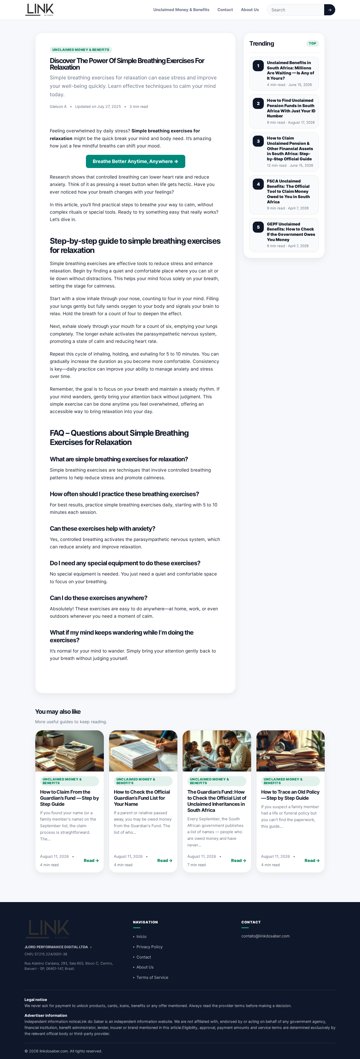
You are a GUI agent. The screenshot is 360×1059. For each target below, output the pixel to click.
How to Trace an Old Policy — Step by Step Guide (290, 795)
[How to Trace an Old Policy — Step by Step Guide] (290, 751)
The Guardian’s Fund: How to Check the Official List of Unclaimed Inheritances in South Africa (216, 801)
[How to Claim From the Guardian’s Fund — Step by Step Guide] (69, 751)
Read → (91, 860)
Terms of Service (152, 977)
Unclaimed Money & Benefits (181, 9)
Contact (225, 9)
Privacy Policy (150, 946)
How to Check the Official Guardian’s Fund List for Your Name (142, 798)
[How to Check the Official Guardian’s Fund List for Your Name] (143, 751)
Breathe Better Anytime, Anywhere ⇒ (135, 161)
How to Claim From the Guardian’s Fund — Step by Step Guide (69, 798)
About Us (250, 9)
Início (142, 936)
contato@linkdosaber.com (265, 935)
